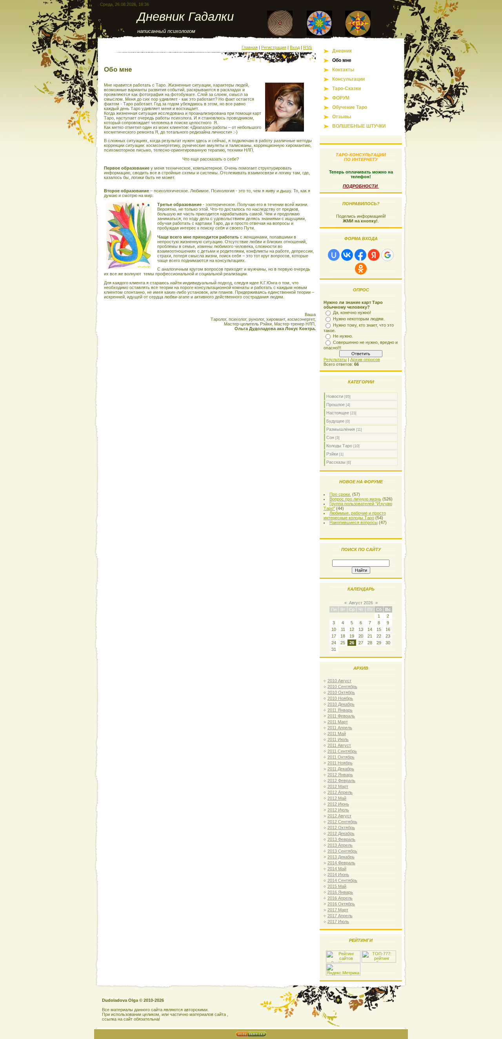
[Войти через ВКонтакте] (347, 255)
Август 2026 (361, 602)
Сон (330, 437)
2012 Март (337, 786)
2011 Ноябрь (340, 763)
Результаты (335, 359)
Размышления (340, 429)
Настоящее (337, 412)
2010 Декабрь (341, 704)
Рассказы (336, 462)
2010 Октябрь (341, 692)
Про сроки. (340, 494)
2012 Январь (340, 774)
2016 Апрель (340, 898)
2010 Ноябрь (340, 698)
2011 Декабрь (340, 768)
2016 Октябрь (341, 904)
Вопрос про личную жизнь (355, 499)
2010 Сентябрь (342, 686)
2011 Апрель (339, 727)
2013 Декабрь (341, 857)
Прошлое (335, 404)
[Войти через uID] (334, 255)
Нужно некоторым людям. (359, 318)
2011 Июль (338, 739)
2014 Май (336, 868)
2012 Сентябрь (342, 821)
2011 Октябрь (341, 757)
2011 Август (339, 745)
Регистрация (273, 47)
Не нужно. (343, 336)
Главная (250, 47)
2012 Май (336, 798)
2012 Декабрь (341, 833)
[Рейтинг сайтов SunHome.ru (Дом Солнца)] (343, 961)
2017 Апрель (340, 915)
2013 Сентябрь (342, 851)
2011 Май (336, 733)
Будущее (335, 421)
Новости (334, 396)
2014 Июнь (338, 874)
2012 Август (339, 815)
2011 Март (337, 721)
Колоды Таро (339, 445)
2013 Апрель (340, 845)
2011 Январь (340, 710)
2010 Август (339, 680)
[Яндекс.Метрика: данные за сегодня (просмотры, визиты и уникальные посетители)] (343, 969)
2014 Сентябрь (342, 880)
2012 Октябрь (341, 827)
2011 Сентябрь (342, 751)
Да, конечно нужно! (352, 312)
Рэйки (332, 454)
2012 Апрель (340, 792)
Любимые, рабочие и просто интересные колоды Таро (355, 515)
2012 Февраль (341, 780)
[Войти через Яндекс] (374, 255)
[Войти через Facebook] (360, 255)
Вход (295, 47)
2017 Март (337, 909)
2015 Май (336, 886)
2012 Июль (338, 810)
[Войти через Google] (387, 255)
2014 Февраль (341, 862)
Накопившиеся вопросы (353, 522)
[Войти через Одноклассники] (361, 269)
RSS (307, 47)
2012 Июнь (338, 804)
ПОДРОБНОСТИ (361, 186)
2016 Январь (340, 892)
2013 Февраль (341, 839)
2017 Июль (338, 921)
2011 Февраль (341, 716)
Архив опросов (365, 359)
